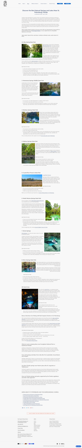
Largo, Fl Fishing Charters (54, 421)
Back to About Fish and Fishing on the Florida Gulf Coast (41, 413)
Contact (35, 429)
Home (35, 421)
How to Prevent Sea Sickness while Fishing (31, 395)
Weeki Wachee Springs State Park (37, 200)
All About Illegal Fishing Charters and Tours (31, 401)
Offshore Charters (37, 425)
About (35, 422)
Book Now (35, 430)
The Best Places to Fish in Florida (29, 402)
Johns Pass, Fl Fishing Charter (54, 426)
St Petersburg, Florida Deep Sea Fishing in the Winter (32, 397)
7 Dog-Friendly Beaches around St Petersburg (31, 403)
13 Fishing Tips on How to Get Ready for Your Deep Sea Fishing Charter (36, 399)
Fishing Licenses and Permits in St (29, 394)
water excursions (35, 61)
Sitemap (19, 432)
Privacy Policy (20, 428)
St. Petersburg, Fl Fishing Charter (55, 423)
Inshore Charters (37, 426)
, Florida (41, 394)
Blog (34, 423)
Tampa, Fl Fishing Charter (54, 422)
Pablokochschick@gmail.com (23, 426)
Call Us (78, 446)
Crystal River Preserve (47, 175)
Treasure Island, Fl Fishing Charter (55, 425)
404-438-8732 (20, 424)
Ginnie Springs (24, 233)
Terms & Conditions (21, 430)
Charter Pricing (36, 427)
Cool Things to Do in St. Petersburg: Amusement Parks (33, 405)
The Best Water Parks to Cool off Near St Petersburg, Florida (34, 398)
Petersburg (38, 394)
